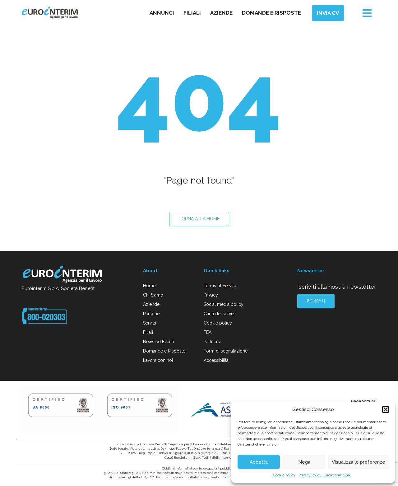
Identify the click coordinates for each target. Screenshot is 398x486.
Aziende (221, 13)
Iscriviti (316, 300)
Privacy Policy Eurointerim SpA (324, 475)
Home (149, 285)
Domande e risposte (271, 13)
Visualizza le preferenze (358, 462)
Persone (151, 313)
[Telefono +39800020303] (44, 315)
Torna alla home (199, 218)
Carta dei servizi (219, 313)
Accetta (259, 462)
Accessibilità (216, 360)
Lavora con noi (158, 360)
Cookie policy (284, 475)
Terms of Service (220, 285)
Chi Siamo (153, 294)
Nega (304, 462)
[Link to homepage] (63, 275)
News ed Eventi (158, 341)
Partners (212, 341)
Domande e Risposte (164, 350)
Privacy (211, 294)
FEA (207, 332)
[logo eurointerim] (49, 13)
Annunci (162, 13)
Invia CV (328, 13)
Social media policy (223, 304)
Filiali (192, 13)
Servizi (149, 322)
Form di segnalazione (226, 350)
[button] (385, 409)
